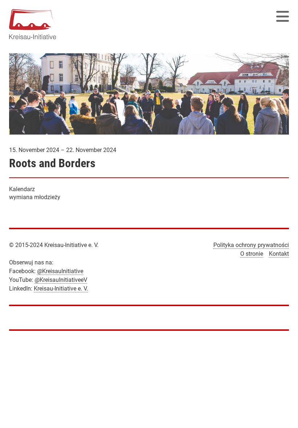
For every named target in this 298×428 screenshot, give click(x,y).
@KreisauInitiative (60, 271)
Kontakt (279, 253)
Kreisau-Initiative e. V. (61, 288)
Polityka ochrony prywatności (251, 245)
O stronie (251, 253)
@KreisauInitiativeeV (61, 279)
